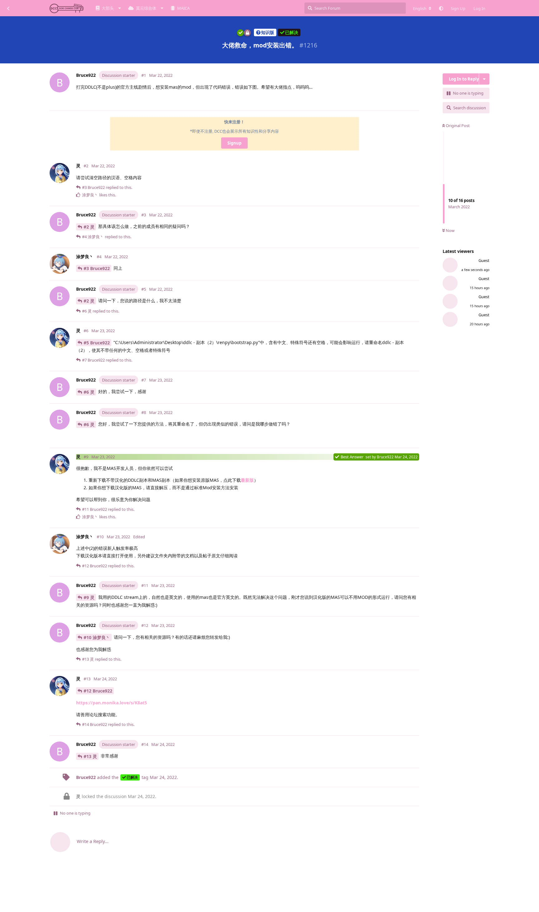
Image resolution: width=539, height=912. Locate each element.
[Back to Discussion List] (8, 8)
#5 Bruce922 (97, 343)
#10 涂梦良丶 (97, 637)
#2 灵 (89, 227)
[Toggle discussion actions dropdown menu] (484, 79)
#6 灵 (89, 392)
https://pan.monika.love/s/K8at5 (111, 703)
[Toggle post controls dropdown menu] (415, 102)
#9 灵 (89, 597)
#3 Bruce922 (97, 268)
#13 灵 (90, 756)
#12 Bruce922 (98, 691)
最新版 (247, 480)
